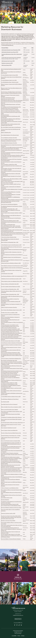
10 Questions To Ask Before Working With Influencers (11, 417)
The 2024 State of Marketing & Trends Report (9, 399)
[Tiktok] (19, 625)
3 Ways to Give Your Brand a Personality (9, 327)
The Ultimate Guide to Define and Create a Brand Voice (12, 422)
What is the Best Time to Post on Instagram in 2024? (11, 406)
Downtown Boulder (19, 630)
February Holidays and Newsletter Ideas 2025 (10, 283)
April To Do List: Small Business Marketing (9, 204)
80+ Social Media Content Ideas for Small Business (11, 127)
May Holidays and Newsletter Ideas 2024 (9, 360)
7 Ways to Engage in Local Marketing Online (9, 487)
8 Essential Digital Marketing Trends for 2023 (9, 504)
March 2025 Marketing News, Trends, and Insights (10, 225)
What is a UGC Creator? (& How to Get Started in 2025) (12, 181)
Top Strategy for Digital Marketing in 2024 (9, 384)
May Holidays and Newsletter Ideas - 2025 (9, 208)
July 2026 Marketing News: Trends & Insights (9, 82)
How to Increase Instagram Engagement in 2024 (10, 329)
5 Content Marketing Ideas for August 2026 (9, 75)
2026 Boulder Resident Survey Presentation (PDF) (11, 49)
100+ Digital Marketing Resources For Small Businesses (11, 232)
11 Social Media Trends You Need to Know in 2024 (11, 396)
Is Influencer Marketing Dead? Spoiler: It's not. (10, 326)
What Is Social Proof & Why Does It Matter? (9, 409)
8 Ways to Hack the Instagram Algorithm (9, 307)
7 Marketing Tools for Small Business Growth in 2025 (11, 278)
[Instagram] (17, 625)
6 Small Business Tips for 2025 (7, 273)
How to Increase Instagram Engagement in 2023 (10, 468)
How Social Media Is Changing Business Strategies (11, 538)
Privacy (18, 635)
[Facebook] (14, 625)
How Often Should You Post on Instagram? (9, 404)
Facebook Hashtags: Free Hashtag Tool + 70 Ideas (11, 435)
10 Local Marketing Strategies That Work (9, 137)
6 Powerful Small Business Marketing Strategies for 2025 (12, 199)
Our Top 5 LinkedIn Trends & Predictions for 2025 (10, 286)
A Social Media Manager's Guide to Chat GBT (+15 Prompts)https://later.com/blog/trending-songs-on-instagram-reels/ (11, 444)
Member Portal (17, 618)
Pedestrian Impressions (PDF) (7, 63)
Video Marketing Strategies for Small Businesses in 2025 (12, 265)
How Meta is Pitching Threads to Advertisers (9, 453)
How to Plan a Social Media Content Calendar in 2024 (11, 330)
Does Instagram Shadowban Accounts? (8, 427)
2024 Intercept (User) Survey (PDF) (8, 61)
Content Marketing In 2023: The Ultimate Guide (10, 461)
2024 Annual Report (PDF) (7, 65)
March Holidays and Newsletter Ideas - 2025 (9, 242)
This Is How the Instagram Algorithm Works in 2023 (11, 470)
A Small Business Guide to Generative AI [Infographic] (11, 342)
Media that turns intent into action (7, 99)
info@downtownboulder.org (7, 45)
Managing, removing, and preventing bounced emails (11, 467)
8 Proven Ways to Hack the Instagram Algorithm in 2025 (12, 155)
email (17, 37)
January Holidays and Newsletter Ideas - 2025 (10, 289)
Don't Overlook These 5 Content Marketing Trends (11, 505)
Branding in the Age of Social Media (8, 520)
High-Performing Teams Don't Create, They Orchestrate (11, 100)
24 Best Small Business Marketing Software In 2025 (11, 263)
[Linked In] (21, 625)
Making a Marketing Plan (6, 132)
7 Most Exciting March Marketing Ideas (8, 237)
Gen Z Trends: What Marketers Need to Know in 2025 (11, 310)
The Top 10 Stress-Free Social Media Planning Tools (11, 433)
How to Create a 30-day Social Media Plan (9, 430)
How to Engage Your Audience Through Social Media (11, 361)
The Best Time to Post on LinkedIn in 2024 (9, 312)
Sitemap (22, 635)
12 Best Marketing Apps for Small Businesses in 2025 (11, 244)
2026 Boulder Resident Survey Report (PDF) (10, 52)
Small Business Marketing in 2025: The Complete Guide (12, 276)
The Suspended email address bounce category (10, 457)
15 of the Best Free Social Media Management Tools (11, 446)
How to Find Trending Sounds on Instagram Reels (10, 440)
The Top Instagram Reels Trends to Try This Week (10, 340)
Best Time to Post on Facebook (7, 182)
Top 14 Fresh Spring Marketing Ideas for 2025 (10, 220)
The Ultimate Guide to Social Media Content (9, 324)
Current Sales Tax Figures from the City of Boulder (11, 57)
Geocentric (19, 633)
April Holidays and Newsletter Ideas (8, 224)
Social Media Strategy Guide (6, 497)
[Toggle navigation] (34, 2)
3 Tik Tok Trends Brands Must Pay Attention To (10, 527)
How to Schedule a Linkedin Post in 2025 (9, 164)
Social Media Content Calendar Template (9, 373)
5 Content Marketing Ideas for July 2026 (9, 80)
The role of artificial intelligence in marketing (10, 109)
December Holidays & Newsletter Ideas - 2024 (10, 294)
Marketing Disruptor (5, 114)
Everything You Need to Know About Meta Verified (11, 516)
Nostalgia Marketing (5, 499)
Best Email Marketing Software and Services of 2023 (11, 507)
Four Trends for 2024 (5, 401)
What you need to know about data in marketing (10, 110)
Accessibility (14, 635)
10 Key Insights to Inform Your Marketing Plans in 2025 (11, 281)
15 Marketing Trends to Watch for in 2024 (9, 382)
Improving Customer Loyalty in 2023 (8, 513)
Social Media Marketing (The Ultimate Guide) (10, 135)
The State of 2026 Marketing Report (8, 97)
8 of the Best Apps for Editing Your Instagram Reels (11, 353)
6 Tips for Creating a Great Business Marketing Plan (11, 358)
